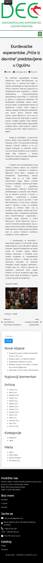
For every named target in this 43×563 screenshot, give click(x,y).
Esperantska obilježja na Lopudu (20, 362)
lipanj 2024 (13, 392)
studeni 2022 (13, 409)
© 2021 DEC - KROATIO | (15, 555)
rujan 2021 (12, 423)
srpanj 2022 (13, 415)
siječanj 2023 (13, 406)
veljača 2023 (13, 403)
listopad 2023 (14, 395)
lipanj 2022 (13, 418)
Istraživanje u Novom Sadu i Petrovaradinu (23, 370)
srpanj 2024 (13, 390)
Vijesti (15, 314)
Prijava (11, 452)
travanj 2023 (13, 401)
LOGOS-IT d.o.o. (31, 555)
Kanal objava (13, 455)
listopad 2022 (14, 412)
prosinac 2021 (14, 420)
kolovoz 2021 (14, 426)
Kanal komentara (15, 458)
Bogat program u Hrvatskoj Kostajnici (22, 359)
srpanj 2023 (13, 398)
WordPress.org (14, 460)
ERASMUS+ (13, 438)
